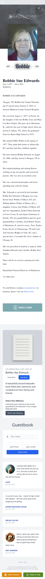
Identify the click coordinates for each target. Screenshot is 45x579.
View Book (11, 377)
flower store (29, 291)
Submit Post (22, 452)
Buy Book (24, 377)
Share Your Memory (15, 413)
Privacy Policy (16, 569)
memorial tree (30, 287)
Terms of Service (28, 569)
